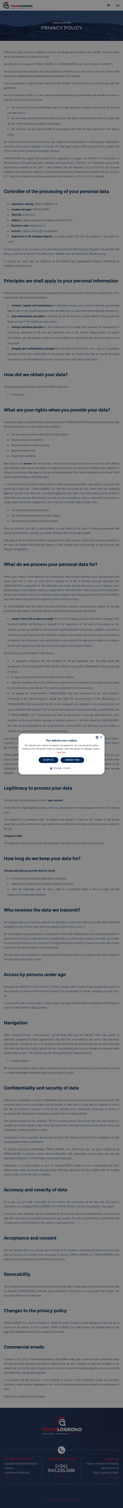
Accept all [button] (48, 760)
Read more (61, 753)
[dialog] (61, 754)
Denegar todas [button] (72, 760)
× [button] (101, 737)
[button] (61, 768)
